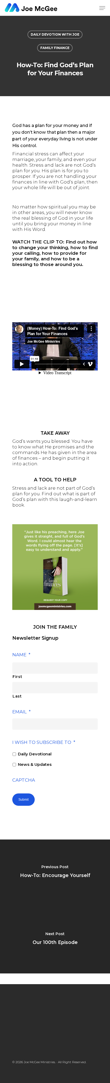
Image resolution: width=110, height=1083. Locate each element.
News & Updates (35, 764)
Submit (23, 799)
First (17, 676)
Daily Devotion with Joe (55, 34)
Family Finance (54, 48)
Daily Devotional (35, 754)
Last (17, 696)
